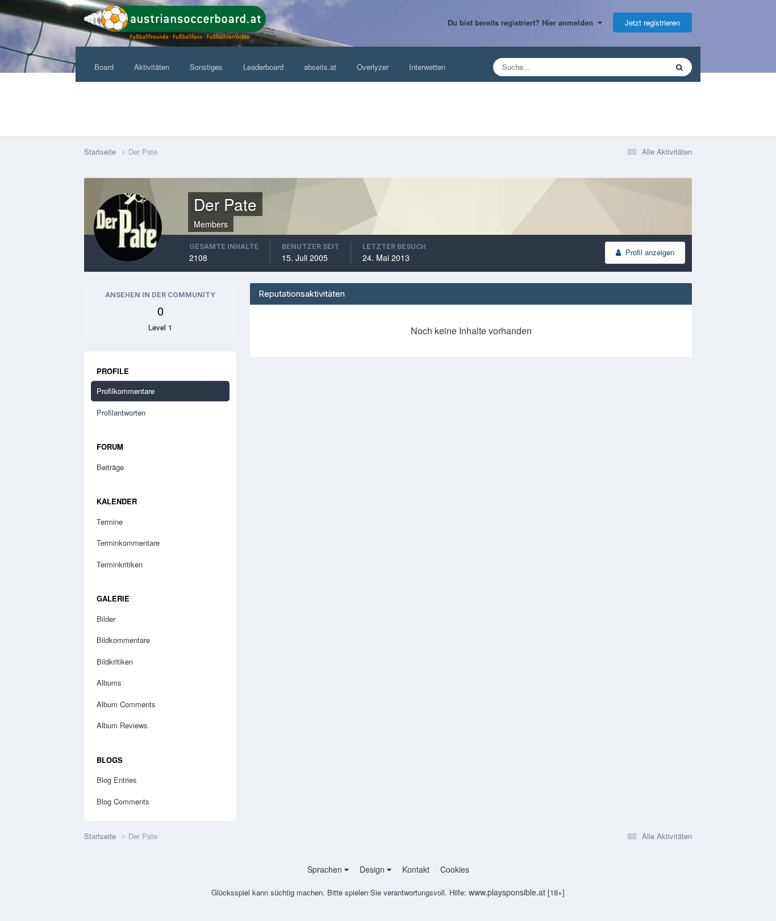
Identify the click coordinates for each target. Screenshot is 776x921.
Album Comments (126, 704)
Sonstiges (206, 66)
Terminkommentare (128, 542)
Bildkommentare (123, 639)
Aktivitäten (151, 66)
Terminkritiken (120, 564)
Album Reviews (122, 725)
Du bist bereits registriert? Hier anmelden (523, 22)
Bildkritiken (115, 661)
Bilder (106, 618)
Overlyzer (373, 66)
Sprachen (325, 869)
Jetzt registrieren (652, 22)
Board (104, 66)
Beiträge (110, 467)
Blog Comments (123, 801)
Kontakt (415, 869)
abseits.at (320, 66)
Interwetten (427, 66)
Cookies (454, 869)
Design (373, 869)
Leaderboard (263, 66)
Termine (110, 521)
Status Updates (628, 67)
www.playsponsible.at (507, 892)
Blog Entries (117, 779)
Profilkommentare (126, 390)
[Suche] (679, 67)
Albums (109, 682)
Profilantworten (121, 412)
